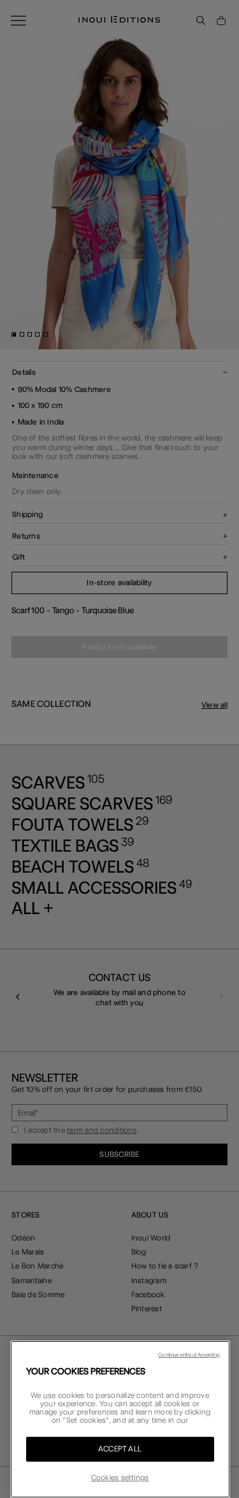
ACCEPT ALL (119, 1448)
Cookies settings (120, 1477)
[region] (120, 1419)
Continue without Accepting (189, 1354)
